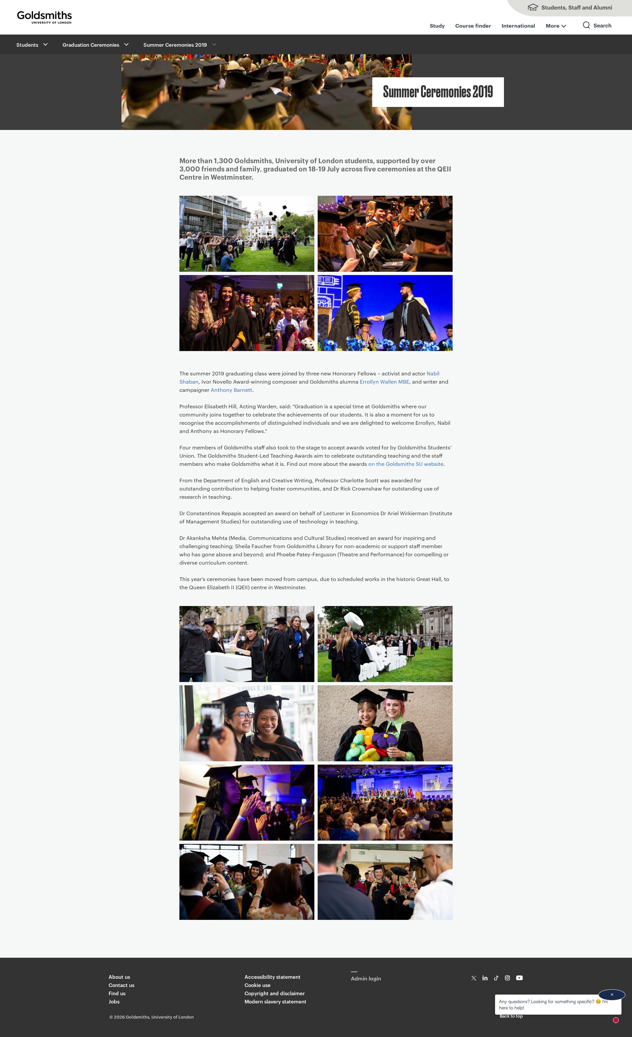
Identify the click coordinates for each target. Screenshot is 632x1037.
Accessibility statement (273, 976)
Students (27, 44)
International (518, 25)
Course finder (473, 25)
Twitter (473, 977)
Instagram (507, 977)
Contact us (121, 984)
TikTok (496, 977)
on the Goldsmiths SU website (405, 463)
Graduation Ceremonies (91, 44)
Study (437, 25)
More (553, 25)
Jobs (114, 1001)
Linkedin (485, 977)
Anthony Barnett (231, 389)
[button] (44, 44)
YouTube (519, 977)
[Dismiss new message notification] (611, 994)
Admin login (366, 978)
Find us (117, 993)
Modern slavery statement (275, 1001)
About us (119, 976)
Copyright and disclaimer (275, 993)
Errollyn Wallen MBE (384, 381)
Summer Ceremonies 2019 (175, 44)
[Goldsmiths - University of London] (44, 17)
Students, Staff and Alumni (566, 8)
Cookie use (258, 984)
